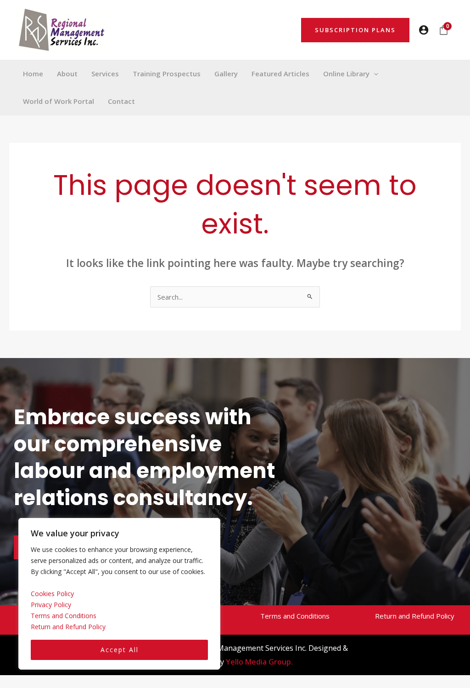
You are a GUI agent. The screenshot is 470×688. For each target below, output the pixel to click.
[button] (355, 30)
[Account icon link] (424, 30)
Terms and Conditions (63, 615)
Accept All (120, 649)
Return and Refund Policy (68, 626)
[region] (119, 594)
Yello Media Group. (259, 662)
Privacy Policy (51, 604)
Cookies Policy (52, 593)
